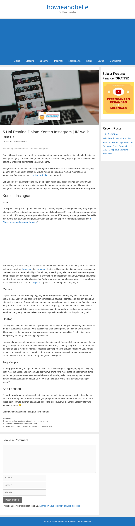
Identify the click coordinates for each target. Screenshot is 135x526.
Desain (8, 418)
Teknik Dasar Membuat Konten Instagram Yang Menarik (28, 426)
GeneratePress (84, 522)
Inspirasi (58, 61)
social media (43, 421)
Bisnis (17, 61)
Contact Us (115, 61)
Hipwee (36, 282)
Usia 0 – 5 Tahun (111, 134)
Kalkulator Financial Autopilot (117, 138)
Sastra (101, 61)
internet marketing (29, 421)
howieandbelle (67, 7)
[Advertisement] (67, 37)
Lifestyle (44, 61)
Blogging (30, 61)
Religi (89, 61)
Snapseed (27, 269)
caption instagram (12, 421)
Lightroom (41, 269)
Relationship (74, 61)
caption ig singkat (40, 175)
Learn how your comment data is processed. (60, 506)
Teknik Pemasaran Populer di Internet (21, 424)
